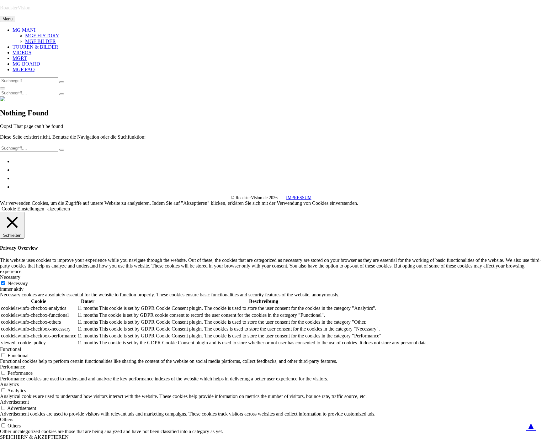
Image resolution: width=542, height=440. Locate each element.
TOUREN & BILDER (35, 47)
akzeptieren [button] (58, 208)
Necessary (18, 283)
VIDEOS (22, 52)
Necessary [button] (10, 277)
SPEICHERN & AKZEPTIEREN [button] (34, 437)
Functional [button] (10, 349)
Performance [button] (12, 366)
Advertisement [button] (14, 402)
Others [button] (6, 419)
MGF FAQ (24, 69)
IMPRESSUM (298, 197)
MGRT (20, 58)
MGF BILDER (40, 41)
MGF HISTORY (42, 35)
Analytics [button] (9, 384)
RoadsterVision (15, 7)
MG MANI (24, 30)
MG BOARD (26, 63)
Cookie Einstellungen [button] (23, 208)
